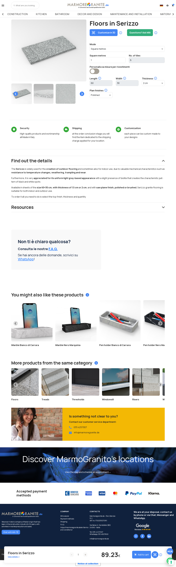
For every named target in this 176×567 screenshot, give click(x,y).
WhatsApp (26, 259)
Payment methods (67, 519)
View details (13, 557)
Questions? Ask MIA (140, 32)
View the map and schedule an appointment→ (88, 472)
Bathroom (62, 14)
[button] (21, 93)
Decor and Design (90, 14)
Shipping (63, 522)
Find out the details (31, 161)
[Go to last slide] (15, 94)
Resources (22, 207)
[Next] (173, 14)
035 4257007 (80, 427)
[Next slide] (82, 94)
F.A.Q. (53, 248)
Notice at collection (88, 563)
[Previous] (3, 14)
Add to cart (143, 554)
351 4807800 (103, 534)
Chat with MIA (9, 532)
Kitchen (41, 14)
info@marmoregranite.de (86, 432)
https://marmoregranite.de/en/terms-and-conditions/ (73, 528)
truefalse (94, 71)
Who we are (64, 516)
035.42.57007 (97, 532)
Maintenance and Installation (131, 14)
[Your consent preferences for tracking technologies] (171, 562)
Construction (17, 14)
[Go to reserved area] (167, 5)
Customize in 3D (106, 32)
